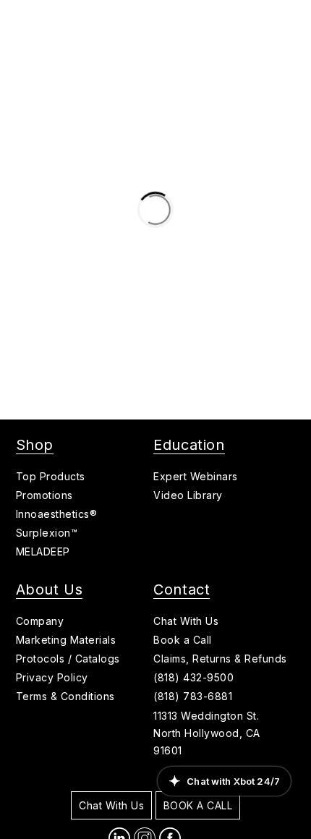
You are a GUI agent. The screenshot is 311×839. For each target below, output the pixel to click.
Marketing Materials (66, 640)
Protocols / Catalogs (68, 658)
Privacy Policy (52, 677)
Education (188, 444)
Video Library (188, 495)
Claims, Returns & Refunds (220, 658)
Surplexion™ (47, 533)
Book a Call (182, 640)
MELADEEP (43, 551)
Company (40, 621)
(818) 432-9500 (193, 677)
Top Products (50, 476)
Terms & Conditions (65, 696)
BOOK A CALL (198, 805)
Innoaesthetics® (57, 514)
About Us (49, 589)
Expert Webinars (195, 476)
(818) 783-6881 (192, 696)
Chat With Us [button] (185, 621)
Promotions (44, 495)
